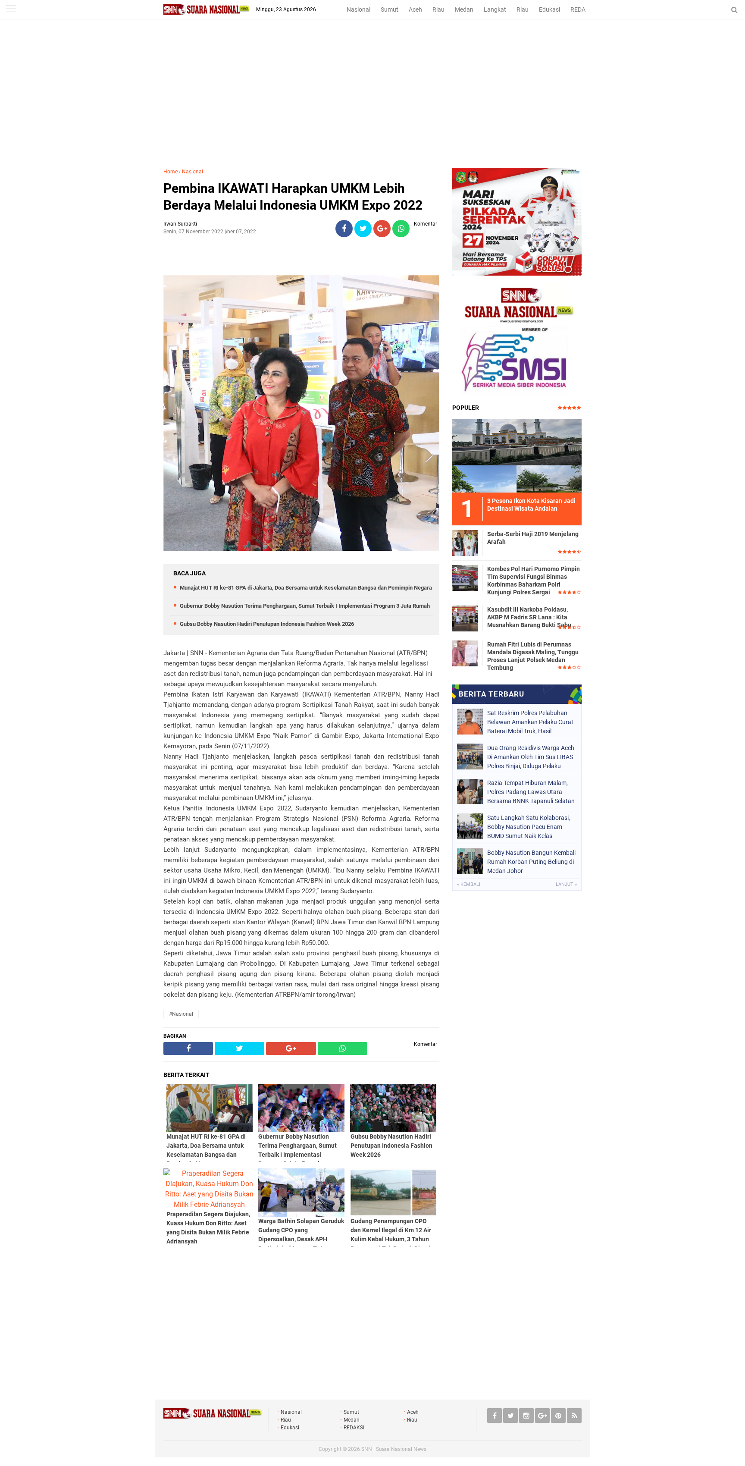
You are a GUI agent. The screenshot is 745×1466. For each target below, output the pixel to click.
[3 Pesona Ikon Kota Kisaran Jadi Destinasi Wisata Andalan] (517, 454)
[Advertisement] (372, 103)
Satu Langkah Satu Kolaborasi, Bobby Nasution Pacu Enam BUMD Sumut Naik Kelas (528, 826)
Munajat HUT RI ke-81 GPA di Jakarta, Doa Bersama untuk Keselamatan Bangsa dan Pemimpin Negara (306, 587)
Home (170, 172)
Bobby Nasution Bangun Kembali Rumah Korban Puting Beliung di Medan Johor (531, 861)
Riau (438, 9)
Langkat (495, 9)
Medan (464, 9)
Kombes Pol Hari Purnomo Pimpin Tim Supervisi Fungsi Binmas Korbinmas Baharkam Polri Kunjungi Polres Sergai (533, 580)
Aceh (415, 9)
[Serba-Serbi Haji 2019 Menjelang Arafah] (465, 541)
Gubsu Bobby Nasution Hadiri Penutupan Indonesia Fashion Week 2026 (267, 624)
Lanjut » (566, 884)
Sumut (389, 9)
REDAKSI (582, 9)
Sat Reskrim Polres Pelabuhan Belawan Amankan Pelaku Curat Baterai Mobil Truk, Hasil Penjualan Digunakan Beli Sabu (530, 722)
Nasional (358, 9)
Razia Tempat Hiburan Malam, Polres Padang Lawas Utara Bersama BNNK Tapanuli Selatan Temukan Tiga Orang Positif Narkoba (531, 791)
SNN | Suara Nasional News (393, 1449)
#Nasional (181, 1014)
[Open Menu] (11, 9)
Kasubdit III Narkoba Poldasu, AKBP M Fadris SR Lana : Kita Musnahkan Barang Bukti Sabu (529, 617)
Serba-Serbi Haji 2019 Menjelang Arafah (533, 538)
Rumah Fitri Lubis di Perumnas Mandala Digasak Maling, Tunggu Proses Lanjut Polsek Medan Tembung (533, 656)
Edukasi (549, 9)
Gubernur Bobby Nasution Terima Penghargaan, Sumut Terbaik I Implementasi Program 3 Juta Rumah (305, 606)
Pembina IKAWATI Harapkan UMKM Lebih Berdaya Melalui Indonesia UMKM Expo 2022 (293, 197)
